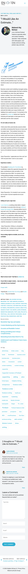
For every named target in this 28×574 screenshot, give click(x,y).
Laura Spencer (4, 205)
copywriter (5, 369)
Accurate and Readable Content (10, 328)
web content (18, 419)
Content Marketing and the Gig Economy (13, 325)
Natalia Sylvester (15, 400)
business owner (21, 354)
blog (22, 351)
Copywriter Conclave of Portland (11, 373)
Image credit (4, 287)
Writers (17, 423)
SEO (9, 314)
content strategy (6, 305)
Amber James (15, 351)
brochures (11, 354)
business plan (10, 303)
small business (12, 415)
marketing (14, 396)
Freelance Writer (15, 13)
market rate (11, 114)
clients (3, 362)
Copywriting (5, 13)
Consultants (11, 362)
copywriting (17, 305)
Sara (20, 411)
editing (24, 305)
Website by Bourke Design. (14, 570)
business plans (16, 358)
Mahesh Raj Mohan (11, 471)
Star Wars (21, 415)
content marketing (6, 365)
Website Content (7, 423)
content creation (21, 303)
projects (24, 312)
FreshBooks (11, 307)
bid (10, 299)
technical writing (6, 419)
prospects (13, 411)
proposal (4, 314)
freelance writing (7, 393)
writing (19, 316)
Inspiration (5, 396)
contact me (21, 276)
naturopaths (5, 403)
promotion (4, 411)
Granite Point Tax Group (14, 291)
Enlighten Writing (16, 381)
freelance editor (17, 384)
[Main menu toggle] (25, 3)
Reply (23, 467)
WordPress (12, 316)
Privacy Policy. (21, 568)
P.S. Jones (20, 403)
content (20, 362)
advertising (5, 351)
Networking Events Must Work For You (12, 337)
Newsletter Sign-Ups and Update (10, 322)
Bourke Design (16, 299)
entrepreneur (6, 384)
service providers (16, 314)
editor (23, 377)
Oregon (13, 403)
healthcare (17, 393)
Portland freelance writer (17, 408)
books (3, 354)
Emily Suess (5, 381)
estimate (3, 307)
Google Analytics (21, 307)
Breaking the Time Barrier (14, 167)
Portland (17, 312)
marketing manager (7, 312)
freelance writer (7, 389)
